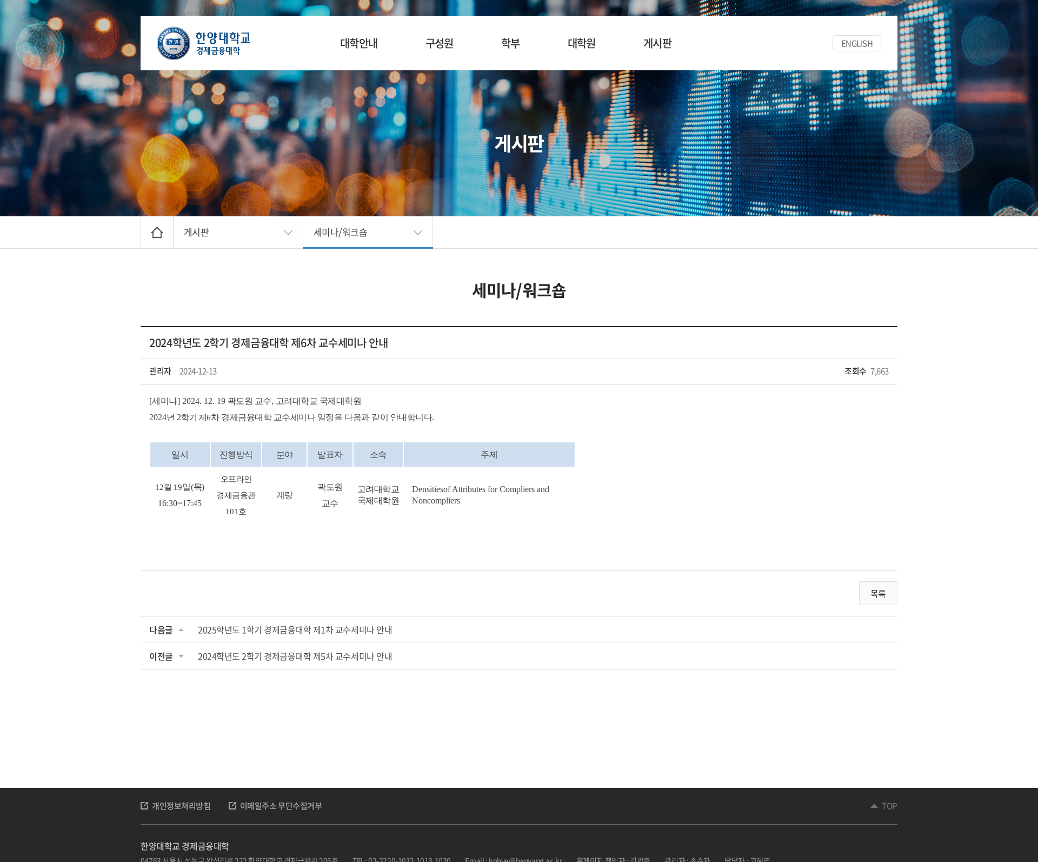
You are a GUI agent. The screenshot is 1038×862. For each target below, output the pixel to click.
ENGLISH (857, 43)
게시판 (657, 43)
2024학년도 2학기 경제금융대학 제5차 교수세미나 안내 (295, 655)
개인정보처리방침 (181, 806)
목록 (878, 593)
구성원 (439, 43)
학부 (510, 43)
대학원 (582, 43)
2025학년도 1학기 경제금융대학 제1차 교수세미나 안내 (295, 629)
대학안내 (359, 43)
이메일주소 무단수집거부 (281, 806)
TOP (889, 806)
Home (157, 232)
